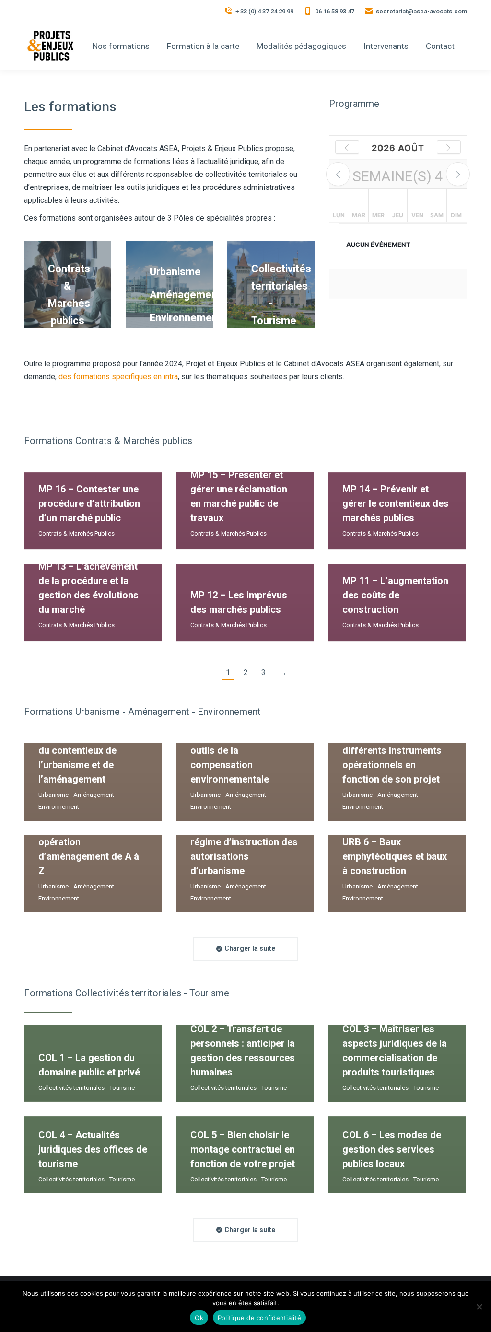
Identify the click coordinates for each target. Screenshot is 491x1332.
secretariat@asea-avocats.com (421, 11)
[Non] (479, 1306)
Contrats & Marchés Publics (76, 533)
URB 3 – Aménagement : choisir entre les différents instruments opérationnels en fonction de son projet (395, 750)
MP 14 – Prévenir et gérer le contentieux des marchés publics (395, 503)
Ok (199, 1317)
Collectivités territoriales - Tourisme (86, 1087)
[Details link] (200, 572)
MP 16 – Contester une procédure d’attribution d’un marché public (89, 503)
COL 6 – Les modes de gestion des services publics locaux (391, 1149)
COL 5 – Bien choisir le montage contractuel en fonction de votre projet (242, 1149)
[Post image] (93, 511)
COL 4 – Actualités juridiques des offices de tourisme (92, 1149)
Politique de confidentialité (259, 1317)
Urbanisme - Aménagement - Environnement (77, 800)
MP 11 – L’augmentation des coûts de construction (395, 595)
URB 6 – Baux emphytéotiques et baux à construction (394, 856)
